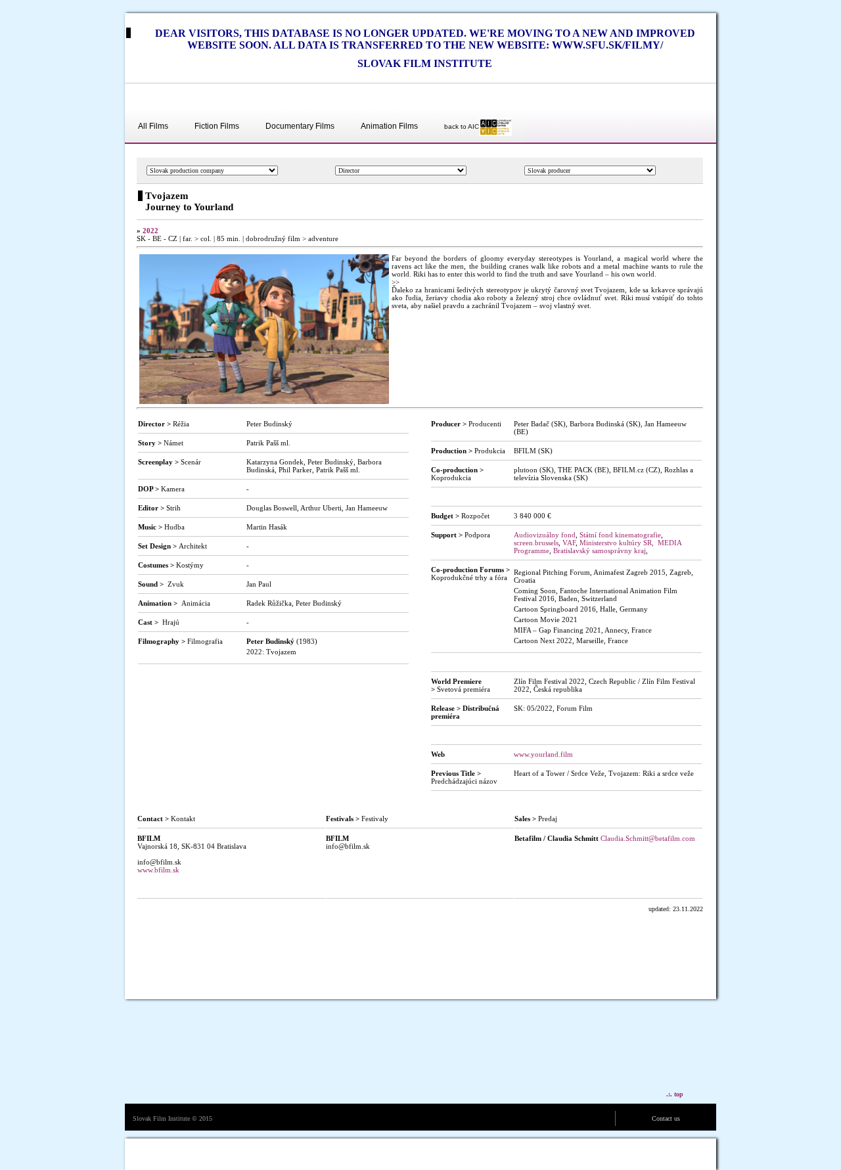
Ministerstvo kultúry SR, (617, 543)
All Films (153, 126)
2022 (150, 231)
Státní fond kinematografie (620, 535)
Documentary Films (299, 126)
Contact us (666, 1118)
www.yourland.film (543, 754)
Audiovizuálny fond (545, 535)
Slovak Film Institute (161, 1118)
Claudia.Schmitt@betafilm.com (648, 838)
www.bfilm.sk (158, 870)
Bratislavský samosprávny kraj (599, 550)
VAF (569, 543)
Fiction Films (216, 126)
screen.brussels (536, 543)
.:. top (674, 1094)
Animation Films (389, 126)
